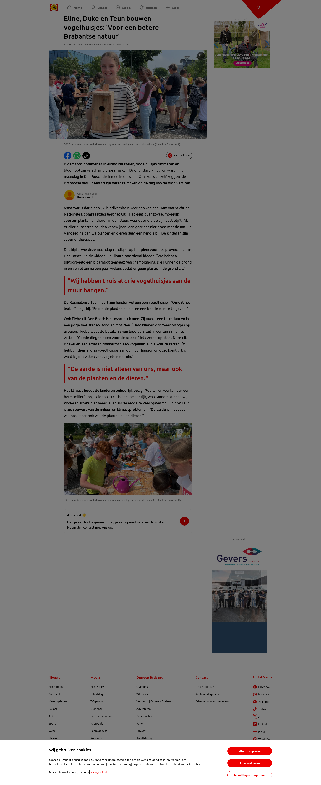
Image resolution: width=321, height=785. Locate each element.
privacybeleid (98, 772)
